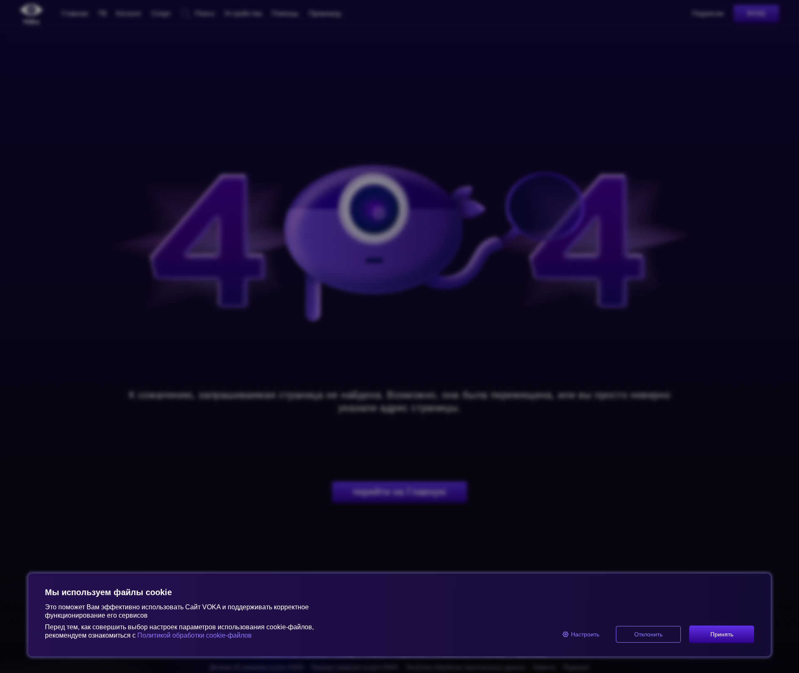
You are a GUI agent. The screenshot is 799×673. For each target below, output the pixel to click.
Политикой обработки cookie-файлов (194, 635)
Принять (721, 634)
